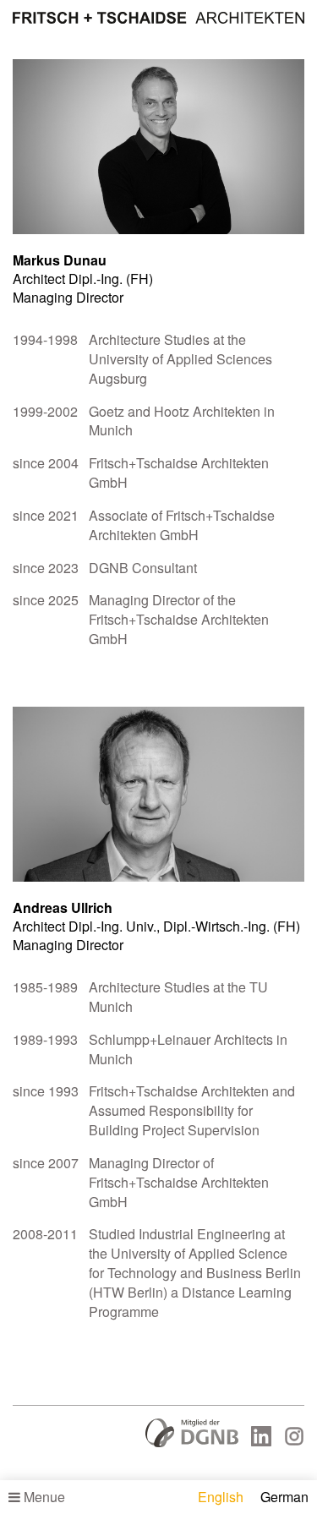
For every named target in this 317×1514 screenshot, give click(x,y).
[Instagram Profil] (294, 1441)
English (220, 1496)
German (284, 1496)
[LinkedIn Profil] (261, 1441)
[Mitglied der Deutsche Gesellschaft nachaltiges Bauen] (191, 1442)
